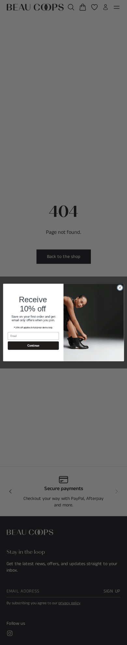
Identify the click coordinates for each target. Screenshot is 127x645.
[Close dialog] (120, 288)
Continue (33, 345)
